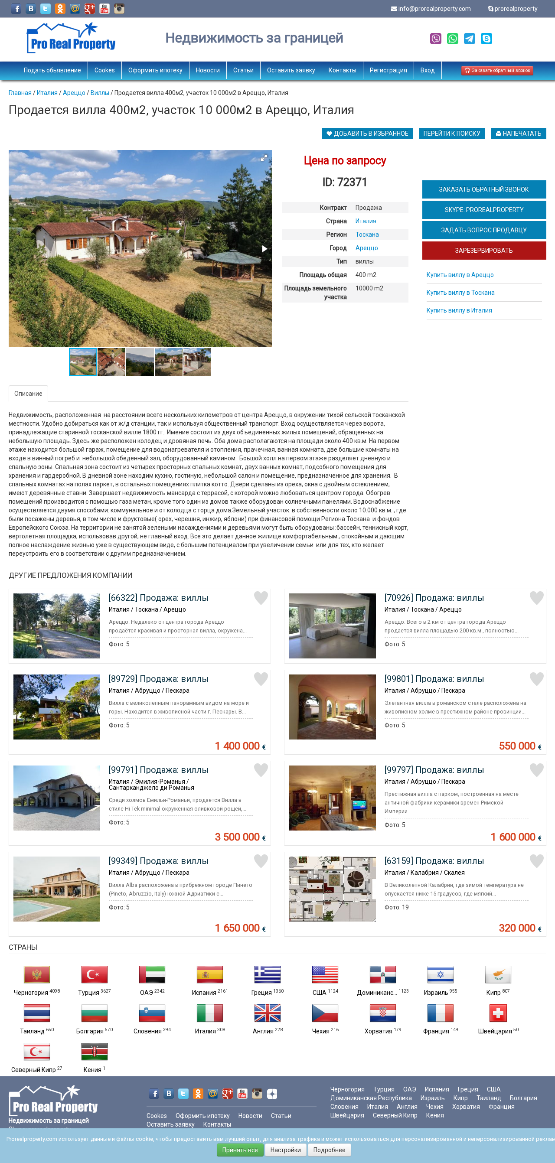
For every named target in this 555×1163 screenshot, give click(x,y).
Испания (204, 992)
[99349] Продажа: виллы (159, 861)
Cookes (105, 70)
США (319, 992)
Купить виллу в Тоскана (461, 292)
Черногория (31, 992)
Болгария (90, 1031)
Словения (148, 1031)
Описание (28, 393)
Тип (341, 261)
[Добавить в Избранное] (261, 598)
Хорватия (378, 1031)
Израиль (436, 992)
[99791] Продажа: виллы (159, 770)
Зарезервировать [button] (484, 250)
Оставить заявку (291, 70)
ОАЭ (146, 992)
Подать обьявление (52, 70)
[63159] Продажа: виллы (434, 861)
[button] (264, 158)
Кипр (493, 992)
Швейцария (495, 1031)
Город (338, 247)
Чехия (321, 1031)
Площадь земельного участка (315, 292)
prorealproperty (516, 8)
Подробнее (329, 1150)
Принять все (240, 1150)
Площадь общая (323, 274)
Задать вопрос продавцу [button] (484, 230)
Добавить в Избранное (370, 133)
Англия (263, 1031)
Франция (436, 1031)
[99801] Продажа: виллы (434, 679)
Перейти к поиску (452, 133)
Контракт (333, 207)
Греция (261, 992)
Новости (208, 70)
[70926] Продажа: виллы (434, 598)
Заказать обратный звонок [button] (500, 70)
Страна (336, 221)
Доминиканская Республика (371, 1098)
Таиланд (32, 1031)
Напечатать (522, 133)
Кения (92, 1069)
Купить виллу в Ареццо (460, 274)
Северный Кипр (33, 1069)
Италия (205, 1031)
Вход (428, 70)
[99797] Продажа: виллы (434, 770)
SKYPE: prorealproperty (484, 209)
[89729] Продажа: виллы (159, 679)
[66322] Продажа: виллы (159, 598)
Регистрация (388, 70)
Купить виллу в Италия (459, 310)
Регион (336, 234)
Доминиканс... (377, 992)
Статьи (243, 70)
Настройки (286, 1150)
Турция (88, 992)
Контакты (342, 70)
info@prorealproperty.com (434, 8)
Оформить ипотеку (155, 70)
